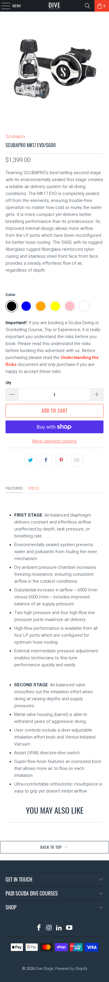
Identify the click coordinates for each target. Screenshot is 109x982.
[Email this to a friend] (76, 460)
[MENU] (2, 6)
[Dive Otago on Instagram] (49, 928)
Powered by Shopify (71, 968)
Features (14, 488)
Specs (33, 488)
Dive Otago (44, 968)
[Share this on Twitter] (30, 460)
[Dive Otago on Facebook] (39, 928)
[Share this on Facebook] (46, 460)
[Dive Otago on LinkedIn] (59, 928)
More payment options (54, 441)
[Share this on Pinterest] (61, 460)
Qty (8, 382)
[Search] (87, 6)
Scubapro (15, 136)
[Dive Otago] (54, 6)
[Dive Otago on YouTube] (69, 928)
